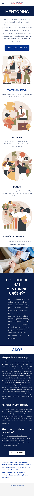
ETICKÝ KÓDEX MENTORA (17, 48)
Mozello (21, 485)
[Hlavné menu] (2, 2)
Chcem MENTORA (17, 453)
